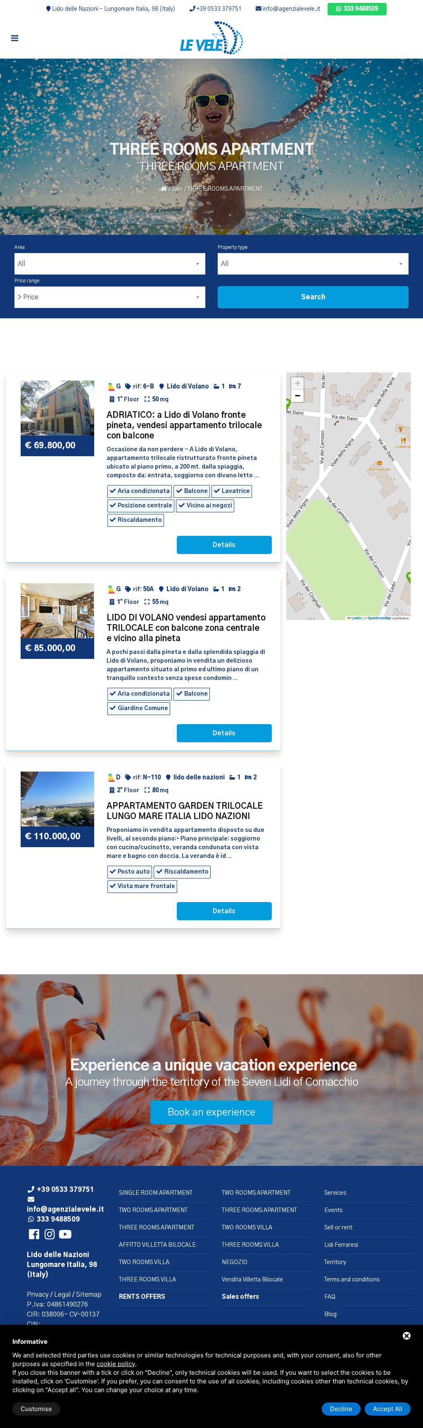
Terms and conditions (352, 1280)
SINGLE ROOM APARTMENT (155, 1193)
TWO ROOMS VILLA (144, 1262)
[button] (409, 578)
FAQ (329, 1297)
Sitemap (89, 1294)
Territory (335, 1262)
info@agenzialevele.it (290, 9)
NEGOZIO (234, 1262)
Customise (36, 1409)
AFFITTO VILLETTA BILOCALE (157, 1245)
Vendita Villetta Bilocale (252, 1280)
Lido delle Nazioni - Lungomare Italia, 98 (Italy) (113, 9)
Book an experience (211, 1113)
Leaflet (356, 618)
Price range (26, 280)
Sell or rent (338, 1228)
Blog (330, 1314)
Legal (62, 1294)
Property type (232, 247)
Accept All (387, 1409)
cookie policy (116, 1364)
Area (19, 247)
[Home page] (211, 38)
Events (333, 1210)
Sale (177, 189)
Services (335, 1193)
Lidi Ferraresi (341, 1245)
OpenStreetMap (379, 618)
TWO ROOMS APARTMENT (153, 1210)
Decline (341, 1409)
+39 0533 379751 (218, 9)
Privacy (38, 1294)
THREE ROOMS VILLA (147, 1280)
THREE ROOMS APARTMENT (156, 1228)
